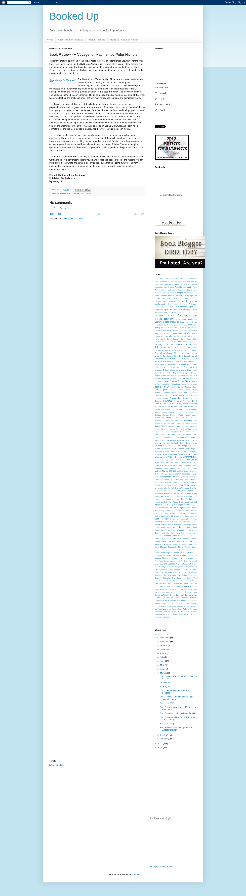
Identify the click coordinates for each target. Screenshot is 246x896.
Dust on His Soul (176, 367)
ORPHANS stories (185, 491)
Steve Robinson (168, 541)
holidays (186, 404)
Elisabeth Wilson (166, 373)
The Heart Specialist (163, 567)
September (165, 649)
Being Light (173, 310)
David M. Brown (170, 359)
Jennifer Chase (174, 426)
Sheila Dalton (166, 527)
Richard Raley (184, 510)
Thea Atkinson (180, 589)
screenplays (185, 519)
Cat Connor (168, 325)
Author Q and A (187, 301)
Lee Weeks (187, 451)
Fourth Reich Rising (168, 384)
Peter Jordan (186, 499)
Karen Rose (160, 440)
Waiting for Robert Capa (172, 609)
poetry (187, 502)
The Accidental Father (188, 550)
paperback (168, 494)
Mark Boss (192, 463)
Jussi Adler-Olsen (184, 435)
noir (178, 485)
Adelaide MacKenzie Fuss (186, 287)
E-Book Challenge (170, 370)
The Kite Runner (173, 569)
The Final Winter (186, 558)
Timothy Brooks (169, 595)
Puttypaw (193, 505)
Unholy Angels (160, 606)
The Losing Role (180, 572)
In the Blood (168, 415)
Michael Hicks (182, 471)
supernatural (160, 544)
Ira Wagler (180, 415)
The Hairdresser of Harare (186, 564)
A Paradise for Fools (176, 281)
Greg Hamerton (184, 392)
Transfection (159, 600)
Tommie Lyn (160, 598)
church (162, 333)
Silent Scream (191, 527)
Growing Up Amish (170, 395)
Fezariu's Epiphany (169, 381)
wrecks (180, 615)
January (164, 739)
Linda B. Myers (176, 457)
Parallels (176, 494)
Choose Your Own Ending (186, 328)
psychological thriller (180, 505)
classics (172, 336)
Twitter (180, 603)
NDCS (157, 482)
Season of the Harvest (172, 522)
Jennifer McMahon (189, 426)
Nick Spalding (188, 482)
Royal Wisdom (183, 513)
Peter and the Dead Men (171, 499)
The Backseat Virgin (163, 553)
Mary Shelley (170, 468)
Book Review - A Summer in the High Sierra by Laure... (176, 698)
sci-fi (173, 516)
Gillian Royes (191, 390)
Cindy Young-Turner (174, 333)
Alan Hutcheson (168, 290)
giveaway (158, 392)
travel (167, 600)
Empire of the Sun (162, 375)
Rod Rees (164, 513)
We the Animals (183, 612)
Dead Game (174, 361)
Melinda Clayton (161, 471)
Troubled (183, 600)
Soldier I (174, 530)
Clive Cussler (182, 336)
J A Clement (166, 418)
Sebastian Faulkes (189, 522)
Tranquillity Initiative (189, 598)
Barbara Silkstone (162, 307)
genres (166, 390)
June (162, 661)
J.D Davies (165, 420)
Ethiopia (158, 378)
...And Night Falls (162, 279)
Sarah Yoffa (165, 516)
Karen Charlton (177, 437)
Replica (194, 508)
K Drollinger (165, 437)
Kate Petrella (171, 440)
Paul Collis (165, 496)
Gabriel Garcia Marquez (180, 387)
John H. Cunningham (170, 432)
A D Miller (163, 281)
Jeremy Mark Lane (162, 429)
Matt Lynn (181, 468)
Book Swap (181, 319)
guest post (184, 395)
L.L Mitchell (165, 449)
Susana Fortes (172, 544)
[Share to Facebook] (86, 190)
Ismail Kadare (191, 415)
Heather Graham (169, 398)
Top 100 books (172, 598)
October (164, 645)
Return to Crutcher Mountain (166, 510)
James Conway (176, 423)
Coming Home (191, 342)
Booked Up (74, 16)
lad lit (173, 449)
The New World (170, 575)
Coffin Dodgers (173, 339)
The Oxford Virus (185, 575)
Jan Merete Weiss (190, 423)
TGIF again (165, 686)
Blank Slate (176, 312)
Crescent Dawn (161, 350)
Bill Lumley (192, 310)
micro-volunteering (182, 474)
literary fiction (190, 457)
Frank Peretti (181, 384)
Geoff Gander (177, 390)
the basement (176, 553)
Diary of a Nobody (179, 364)
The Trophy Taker (186, 583)
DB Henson (164, 361)
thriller (188, 592)
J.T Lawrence (186, 420)
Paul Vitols (175, 496)
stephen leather (168, 539)
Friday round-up (167, 723)
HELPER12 (167, 401)
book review (64, 194)
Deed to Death (166, 364)
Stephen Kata (183, 536)
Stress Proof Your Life (187, 541)
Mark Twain (172, 465)
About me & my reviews (70, 39)
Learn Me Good (176, 451)
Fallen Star (177, 378)
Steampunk (159, 536)
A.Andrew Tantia (178, 284)
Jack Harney (165, 423)
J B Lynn (175, 418)
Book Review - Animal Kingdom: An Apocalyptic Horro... (176, 728)
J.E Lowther (175, 420)
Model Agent (164, 477)
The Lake (168, 572)
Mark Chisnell (161, 465)
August (163, 653)
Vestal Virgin (171, 606)
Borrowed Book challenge (167, 322)
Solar (168, 530)
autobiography (160, 304)
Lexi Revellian (191, 454)
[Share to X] (82, 190)
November (165, 641)
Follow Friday (184, 381)
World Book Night (170, 615)
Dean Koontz (184, 361)
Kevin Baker (185, 443)
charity (157, 328)
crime (184, 350)
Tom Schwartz (191, 595)
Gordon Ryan (170, 392)
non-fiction (74, 194)
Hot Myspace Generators (161, 866)
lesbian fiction (167, 454)
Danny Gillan (172, 353)
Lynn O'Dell (170, 460)
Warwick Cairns (169, 612)
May (162, 665)
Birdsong (167, 312)
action (188, 284)
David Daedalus (185, 356)
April (162, 669)
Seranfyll (187, 525)
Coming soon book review (168, 344)
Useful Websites (96, 39)
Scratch (176, 519)
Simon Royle (160, 530)
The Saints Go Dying (188, 581)
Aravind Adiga (161, 301)
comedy (181, 342)
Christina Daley (171, 330)
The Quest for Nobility (182, 578)
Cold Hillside (186, 339)
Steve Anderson (183, 539)
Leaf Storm (164, 451)
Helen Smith (182, 398)
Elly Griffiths (177, 373)
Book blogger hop (187, 315)
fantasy (186, 378)
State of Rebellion (189, 533)
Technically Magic (175, 547)
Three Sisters (177, 592)
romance (173, 513)
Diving (189, 364)
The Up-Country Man (171, 586)
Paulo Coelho (186, 496)
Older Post (139, 214)
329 (170, 279)
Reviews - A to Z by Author (124, 39)
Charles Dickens (167, 328)
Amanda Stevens (167, 296)
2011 (160, 743)
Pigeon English (179, 502)
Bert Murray (183, 310)
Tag (195, 544)
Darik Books (183, 353)
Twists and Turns (169, 603)
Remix (187, 508)
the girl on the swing (172, 561)
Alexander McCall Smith (164, 293)
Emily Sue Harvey (190, 373)
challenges (192, 325)
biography (158, 312)
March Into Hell (166, 463)
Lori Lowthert (160, 460)
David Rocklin (183, 359)
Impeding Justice (162, 412)
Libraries (158, 457)
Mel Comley (192, 468)
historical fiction (167, 403)
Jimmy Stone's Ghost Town (181, 429)
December (165, 638)
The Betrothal (187, 553)
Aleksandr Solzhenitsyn (187, 290)
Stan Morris (175, 533)
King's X (185, 446)
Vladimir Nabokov (183, 606)
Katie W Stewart (184, 440)
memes (172, 471)
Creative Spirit (191, 347)
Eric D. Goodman (178, 375)
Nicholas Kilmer (166, 482)
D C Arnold (192, 350)
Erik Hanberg (191, 375)
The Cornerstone (179, 555)
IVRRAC (158, 418)
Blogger (135, 874)
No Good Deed (170, 485)
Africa (157, 290)
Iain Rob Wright (186, 406)
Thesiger (165, 592)
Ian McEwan (166, 409)
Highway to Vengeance (182, 401)
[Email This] (76, 190)
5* (58, 194)
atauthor (172, 301)
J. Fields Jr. (183, 418)
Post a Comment (61, 208)
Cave (176, 325)
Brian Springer (185, 322)
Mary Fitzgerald (185, 465)
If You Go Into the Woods (185, 409)
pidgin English (166, 502)
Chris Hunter (160, 331)
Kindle (179, 446)
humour (174, 406)
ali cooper (179, 293)
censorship (183, 325)
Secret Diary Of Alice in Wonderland (169, 525)
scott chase (179, 516)
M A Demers (181, 460)
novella (164, 488)
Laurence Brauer (183, 449)
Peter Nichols (85, 194)
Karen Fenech (191, 437)
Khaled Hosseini (169, 446)
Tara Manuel (160, 547)
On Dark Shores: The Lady (178, 488)
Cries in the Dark (174, 350)
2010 (160, 747)
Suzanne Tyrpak (186, 544)
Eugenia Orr (167, 378)
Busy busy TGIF (167, 703)
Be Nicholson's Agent (184, 307)
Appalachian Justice (188, 298)
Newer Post (55, 214)
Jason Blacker (161, 426)
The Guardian (169, 564)
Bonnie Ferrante (170, 315)
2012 (160, 634)
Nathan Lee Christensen (187, 480)
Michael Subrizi (167, 474)
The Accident (173, 550)
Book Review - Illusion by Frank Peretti (177, 713)
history (179, 403)
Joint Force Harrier (168, 435)
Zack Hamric (164, 617)
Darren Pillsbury (173, 356)
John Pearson (186, 432)
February (164, 735)
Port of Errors (166, 505)
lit (183, 457)
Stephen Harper (170, 536)
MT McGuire (174, 477)
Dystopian (188, 367)
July (162, 657)
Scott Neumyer (191, 516)
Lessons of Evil (179, 454)
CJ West (187, 333)
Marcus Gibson (180, 463)
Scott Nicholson (163, 519)
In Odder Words (177, 412)
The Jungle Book (178, 567)
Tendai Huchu (191, 547)
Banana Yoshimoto (188, 304)
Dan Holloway (160, 353)
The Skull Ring (160, 583)
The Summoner (173, 583)
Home (50, 39)
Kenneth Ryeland (170, 443)
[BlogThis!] (79, 190)
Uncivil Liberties (190, 603)
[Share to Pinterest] (89, 190)
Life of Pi (166, 457)
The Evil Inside (173, 558)
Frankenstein (192, 384)
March (163, 673)
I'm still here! (165, 683)
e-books (182, 370)
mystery (173, 480)
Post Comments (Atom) (72, 219)
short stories (178, 527)
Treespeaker (175, 600)
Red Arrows (173, 508)
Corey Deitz (166, 347)
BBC (172, 307)
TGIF (164, 550)
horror (167, 406)
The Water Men (186, 586)
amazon (179, 296)
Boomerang (192, 319)
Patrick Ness (185, 494)
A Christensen (181, 279)
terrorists (158, 550)
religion (182, 508)
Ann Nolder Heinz (170, 298)
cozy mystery (178, 347)
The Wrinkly (169, 589)
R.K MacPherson (161, 508)
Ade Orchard (169, 287)
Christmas (183, 330)
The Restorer (175, 581)
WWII (186, 615)
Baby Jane (173, 304)
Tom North (180, 595)
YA (190, 614)
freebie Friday (162, 387)
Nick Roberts (178, 482)
